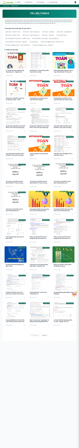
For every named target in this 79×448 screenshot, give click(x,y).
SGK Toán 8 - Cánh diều (48, 31)
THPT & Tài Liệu (40, 2)
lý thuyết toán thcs (33, 21)
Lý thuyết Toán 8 (34, 41)
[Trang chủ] (7, 2)
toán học (51, 20)
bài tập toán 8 (38, 20)
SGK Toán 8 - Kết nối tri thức (13, 31)
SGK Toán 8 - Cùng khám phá (64, 31)
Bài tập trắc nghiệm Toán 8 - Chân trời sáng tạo (18, 45)
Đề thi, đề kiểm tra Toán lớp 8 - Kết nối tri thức (18, 38)
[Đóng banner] (77, 291)
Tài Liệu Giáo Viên (53, 2)
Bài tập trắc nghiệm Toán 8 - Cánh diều (43, 45)
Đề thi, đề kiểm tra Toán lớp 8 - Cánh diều (16, 41)
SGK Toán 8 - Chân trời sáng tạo (31, 31)
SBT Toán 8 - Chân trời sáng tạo (31, 35)
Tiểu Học (19, 2)
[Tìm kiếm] (75, 2)
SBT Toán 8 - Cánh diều (48, 35)
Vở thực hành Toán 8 (61, 35)
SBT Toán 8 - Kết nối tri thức (13, 35)
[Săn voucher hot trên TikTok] (74, 294)
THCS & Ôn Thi (28, 2)
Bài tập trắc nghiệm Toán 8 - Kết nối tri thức (52, 41)
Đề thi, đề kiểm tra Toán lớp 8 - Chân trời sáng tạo (46, 38)
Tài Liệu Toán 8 (22, 20)
